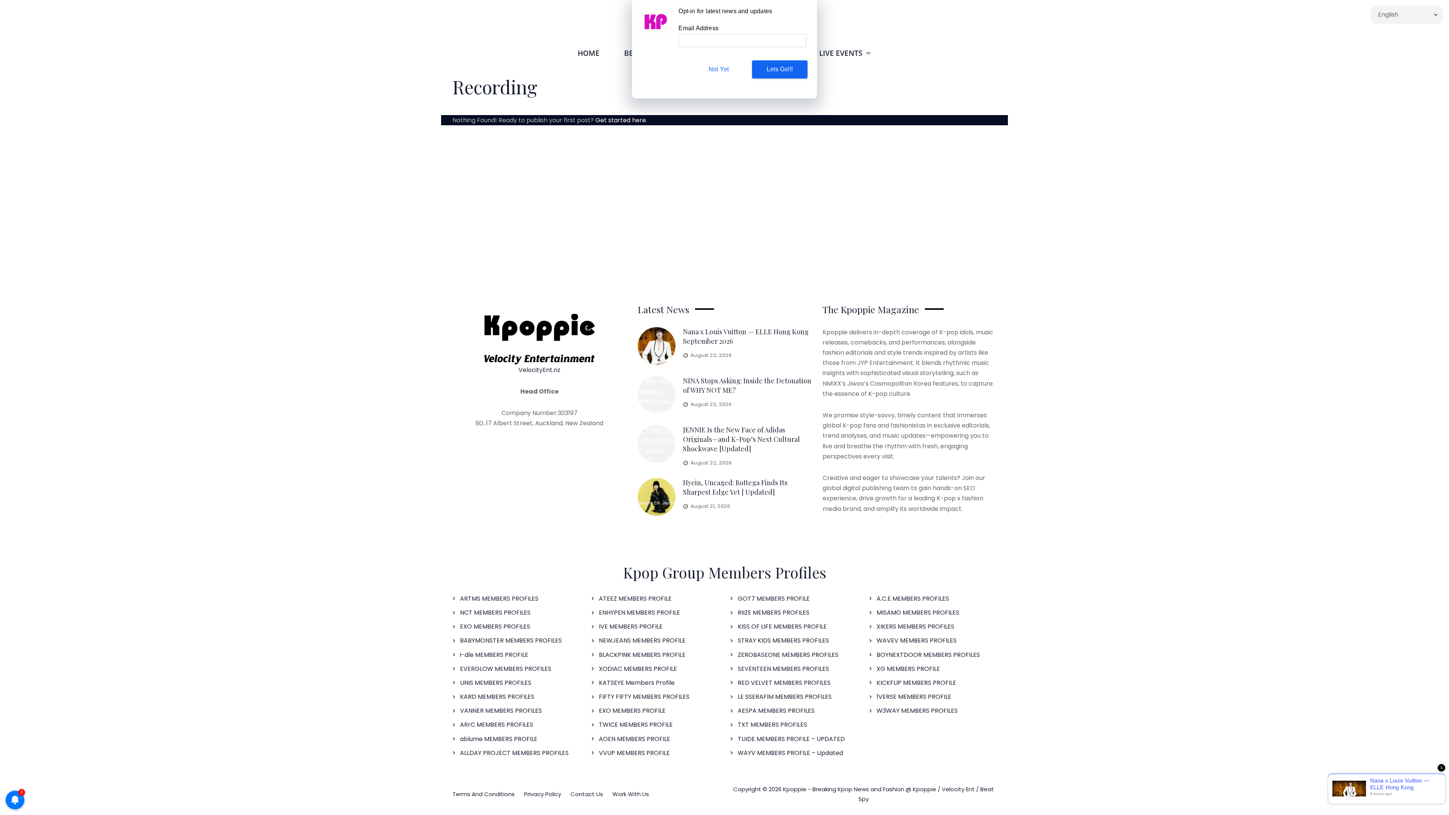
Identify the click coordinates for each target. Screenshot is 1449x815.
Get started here (620, 120)
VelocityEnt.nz (539, 370)
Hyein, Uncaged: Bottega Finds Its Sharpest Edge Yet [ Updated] (735, 487)
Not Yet (719, 69)
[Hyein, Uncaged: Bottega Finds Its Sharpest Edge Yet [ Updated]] (656, 497)
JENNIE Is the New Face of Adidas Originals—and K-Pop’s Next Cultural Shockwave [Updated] (741, 439)
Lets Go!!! (780, 69)
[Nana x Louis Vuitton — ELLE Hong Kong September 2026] (656, 346)
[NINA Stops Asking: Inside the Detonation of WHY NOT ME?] (656, 395)
